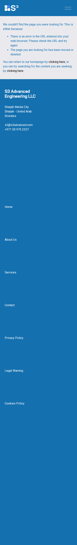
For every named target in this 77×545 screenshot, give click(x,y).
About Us (11, 239)
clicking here (57, 62)
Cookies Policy (14, 403)
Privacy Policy (14, 338)
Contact (10, 305)
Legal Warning (14, 370)
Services (10, 272)
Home (9, 207)
